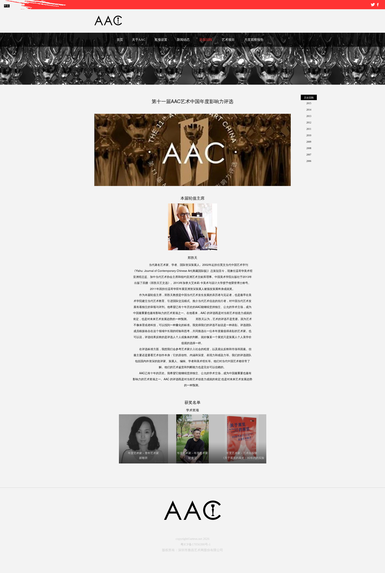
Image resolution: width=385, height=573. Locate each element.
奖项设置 (160, 39)
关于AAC (138, 39)
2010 (308, 135)
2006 (308, 161)
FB (378, 4)
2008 (308, 148)
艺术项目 (228, 39)
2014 (308, 109)
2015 (308, 103)
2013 (308, 116)
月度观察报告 (253, 39)
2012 (308, 122)
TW (373, 4)
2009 (308, 141)
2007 (308, 154)
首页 (120, 39)
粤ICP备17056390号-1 (195, 544)
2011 (308, 129)
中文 (6, 5)
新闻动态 (183, 39)
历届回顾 (205, 39)
